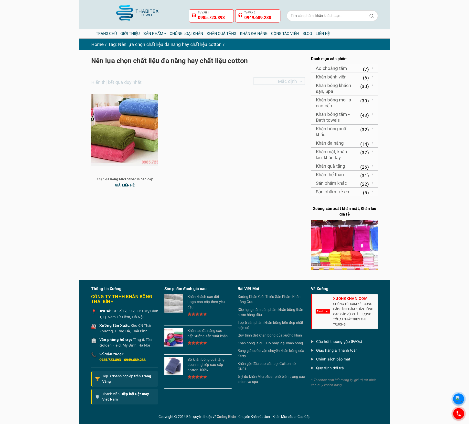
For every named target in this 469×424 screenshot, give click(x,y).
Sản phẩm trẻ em (333, 192)
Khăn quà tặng (330, 166)
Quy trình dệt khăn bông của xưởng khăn (270, 335)
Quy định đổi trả (330, 368)
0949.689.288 (135, 359)
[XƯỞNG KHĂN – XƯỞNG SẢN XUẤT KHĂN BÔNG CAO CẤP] (137, 11)
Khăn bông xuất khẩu (332, 131)
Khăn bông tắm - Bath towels (333, 117)
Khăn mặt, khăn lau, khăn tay (331, 154)
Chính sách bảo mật (333, 359)
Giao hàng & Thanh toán (337, 350)
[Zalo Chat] (458, 398)
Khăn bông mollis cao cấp (333, 103)
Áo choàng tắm (331, 68)
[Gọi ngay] (458, 413)
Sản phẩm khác (331, 183)
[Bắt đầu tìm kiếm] (371, 16)
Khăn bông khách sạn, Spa (333, 88)
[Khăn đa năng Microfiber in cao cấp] (124, 129)
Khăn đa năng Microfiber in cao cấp (124, 179)
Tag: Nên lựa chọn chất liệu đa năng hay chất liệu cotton (165, 44)
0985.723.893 (110, 359)
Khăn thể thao (330, 174)
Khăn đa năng (330, 143)
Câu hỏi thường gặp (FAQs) (339, 341)
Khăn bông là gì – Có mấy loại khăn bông (270, 343)
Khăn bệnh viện (331, 77)
